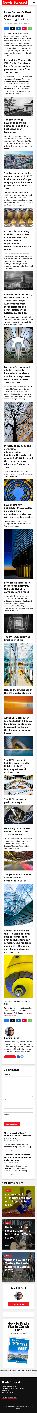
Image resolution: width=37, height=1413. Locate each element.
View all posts (10, 1057)
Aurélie (7, 1245)
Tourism (8, 1255)
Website (6, 1114)
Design (8, 1190)
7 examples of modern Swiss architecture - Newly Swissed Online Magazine (17, 1157)
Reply (12, 1150)
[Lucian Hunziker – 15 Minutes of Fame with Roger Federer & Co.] (18, 1201)
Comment (7, 1074)
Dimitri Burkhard (9, 1278)
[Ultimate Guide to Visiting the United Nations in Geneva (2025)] (18, 1267)
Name (6, 1099)
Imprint (4, 1397)
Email (6, 1106)
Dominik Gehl (8, 23)
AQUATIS (25, 521)
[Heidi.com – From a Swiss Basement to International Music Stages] (18, 1234)
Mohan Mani (8, 1213)
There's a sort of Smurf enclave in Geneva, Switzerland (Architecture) (18, 1136)
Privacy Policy (12, 1397)
